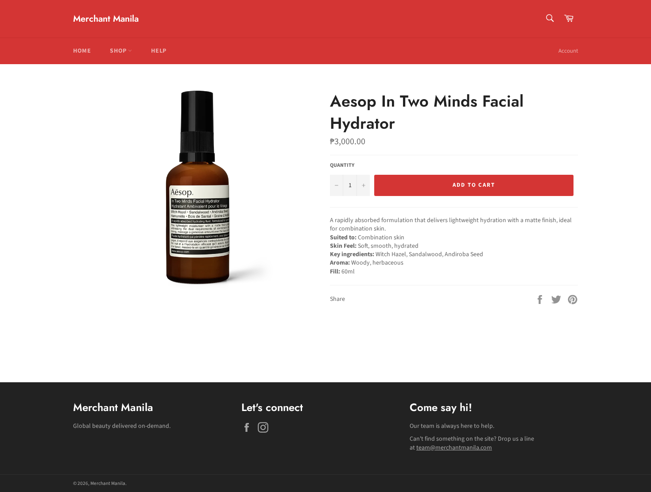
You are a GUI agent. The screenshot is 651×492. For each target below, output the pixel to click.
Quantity (342, 165)
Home (82, 50)
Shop (119, 50)
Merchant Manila (106, 19)
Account (568, 51)
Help (158, 50)
